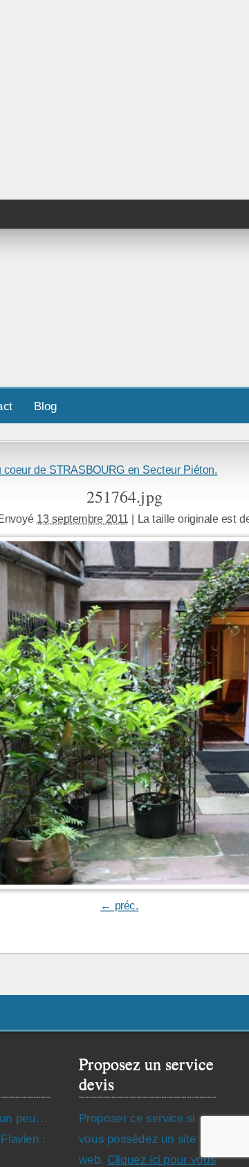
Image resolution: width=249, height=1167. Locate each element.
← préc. (119, 906)
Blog (45, 406)
